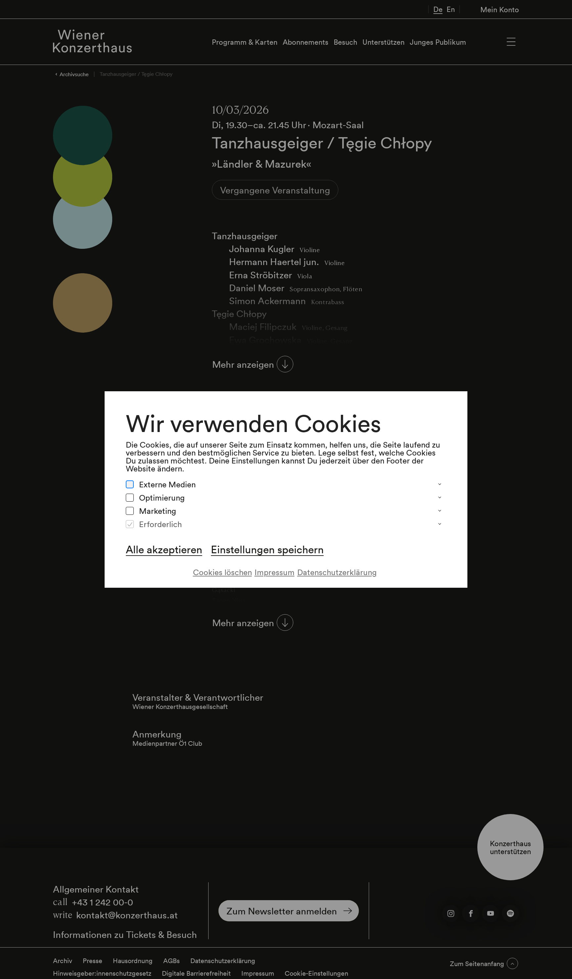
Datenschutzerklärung (337, 572)
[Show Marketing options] (439, 511)
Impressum (275, 572)
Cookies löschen (222, 572)
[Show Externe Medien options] (439, 484)
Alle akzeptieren (164, 549)
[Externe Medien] (130, 484)
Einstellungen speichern (267, 549)
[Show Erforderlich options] (439, 524)
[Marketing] (130, 511)
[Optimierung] (130, 498)
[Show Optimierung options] (439, 497)
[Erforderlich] (130, 524)
